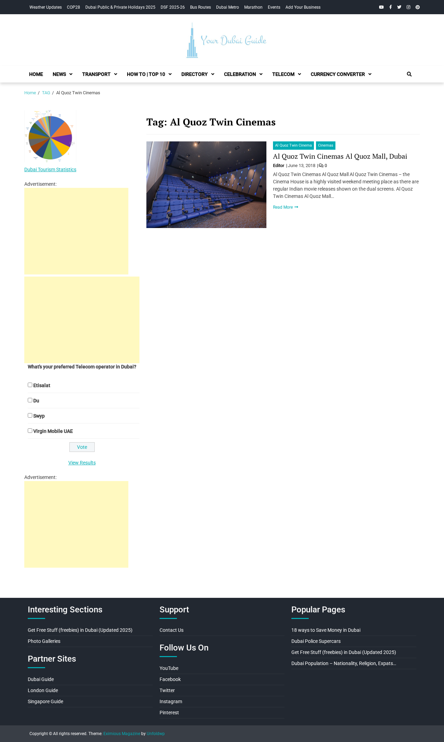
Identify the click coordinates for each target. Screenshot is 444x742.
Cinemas (325, 145)
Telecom (283, 74)
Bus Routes (200, 7)
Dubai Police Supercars (316, 641)
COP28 (73, 7)
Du (36, 400)
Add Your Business (303, 7)
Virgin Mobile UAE (53, 431)
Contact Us (171, 630)
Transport (96, 74)
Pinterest (169, 712)
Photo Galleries (44, 641)
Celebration (240, 74)
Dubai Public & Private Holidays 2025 (120, 7)
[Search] (409, 74)
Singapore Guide (45, 701)
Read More (283, 207)
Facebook (170, 679)
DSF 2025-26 (173, 7)
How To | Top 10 (146, 74)
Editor (279, 165)
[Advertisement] (76, 231)
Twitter (167, 690)
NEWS (59, 74)
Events (274, 7)
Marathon (253, 7)
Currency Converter (338, 74)
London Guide (43, 690)
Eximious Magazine (121, 733)
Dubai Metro (227, 7)
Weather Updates (45, 7)
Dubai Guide (41, 679)
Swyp (39, 416)
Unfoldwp (156, 733)
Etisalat (41, 385)
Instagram (171, 701)
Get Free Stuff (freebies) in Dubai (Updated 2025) (80, 630)
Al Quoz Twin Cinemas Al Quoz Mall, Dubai (340, 156)
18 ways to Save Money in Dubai (325, 630)
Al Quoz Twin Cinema (293, 145)
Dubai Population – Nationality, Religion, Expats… (343, 663)
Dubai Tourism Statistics (50, 169)
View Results (82, 462)
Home (36, 74)
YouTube (169, 668)
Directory (194, 74)
